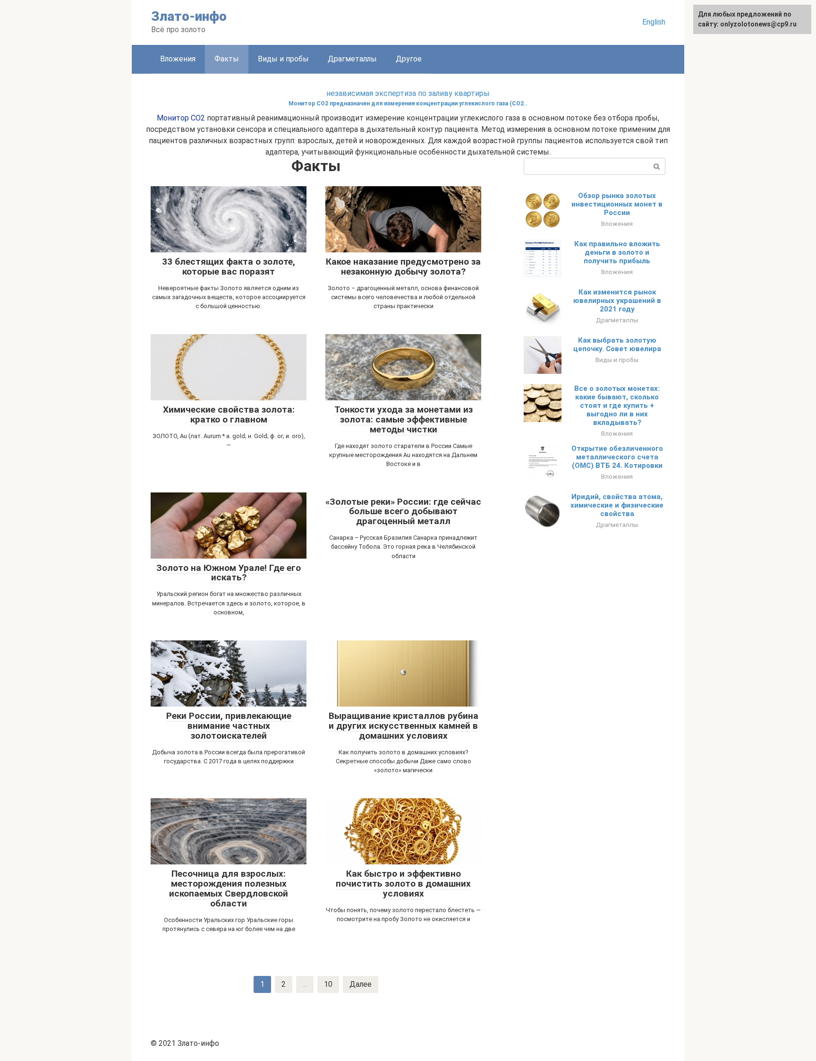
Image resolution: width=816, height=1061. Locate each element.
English (653, 21)
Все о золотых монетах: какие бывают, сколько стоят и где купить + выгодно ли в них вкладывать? (617, 405)
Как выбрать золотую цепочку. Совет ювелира (617, 344)
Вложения (178, 58)
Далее (360, 984)
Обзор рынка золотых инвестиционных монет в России (617, 204)
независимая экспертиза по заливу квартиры (408, 93)
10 (328, 984)
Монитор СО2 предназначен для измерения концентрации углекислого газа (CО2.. (408, 103)
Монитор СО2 (181, 117)
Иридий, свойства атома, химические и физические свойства (616, 505)
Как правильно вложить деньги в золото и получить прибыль (617, 252)
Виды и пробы (283, 58)
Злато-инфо (189, 16)
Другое (409, 58)
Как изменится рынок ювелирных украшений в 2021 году (617, 300)
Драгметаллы (352, 58)
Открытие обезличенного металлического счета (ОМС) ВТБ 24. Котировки (617, 457)
